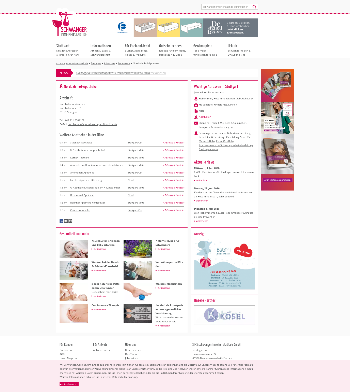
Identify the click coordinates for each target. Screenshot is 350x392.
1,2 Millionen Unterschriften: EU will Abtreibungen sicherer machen (121, 73)
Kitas (201, 110)
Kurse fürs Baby (225, 141)
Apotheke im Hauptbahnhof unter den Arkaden (96, 165)
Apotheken (205, 116)
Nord (130, 180)
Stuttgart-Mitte (136, 150)
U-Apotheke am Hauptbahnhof (87, 150)
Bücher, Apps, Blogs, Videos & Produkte (137, 49)
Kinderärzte (220, 104)
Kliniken (232, 104)
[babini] (224, 315)
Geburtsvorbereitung (239, 133)
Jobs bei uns (132, 358)
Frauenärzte (206, 104)
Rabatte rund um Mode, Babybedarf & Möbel (172, 49)
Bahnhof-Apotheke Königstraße (88, 202)
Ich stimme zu (69, 384)
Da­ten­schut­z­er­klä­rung (124, 377)
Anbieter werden (102, 350)
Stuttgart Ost (135, 142)
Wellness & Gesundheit (233, 123)
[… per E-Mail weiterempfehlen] (66, 221)
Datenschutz (67, 350)
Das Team (131, 354)
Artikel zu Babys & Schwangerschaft (101, 49)
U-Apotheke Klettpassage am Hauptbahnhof (95, 187)
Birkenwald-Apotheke (82, 195)
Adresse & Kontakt (174, 142)
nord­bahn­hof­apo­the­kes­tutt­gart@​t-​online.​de (92, 124)
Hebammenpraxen (224, 98)
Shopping (204, 123)
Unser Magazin (68, 358)
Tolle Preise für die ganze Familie (205, 49)
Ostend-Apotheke (80, 210)
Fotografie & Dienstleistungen (216, 127)
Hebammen (205, 98)
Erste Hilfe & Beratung (211, 137)
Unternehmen (133, 350)
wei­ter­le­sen (202, 180)
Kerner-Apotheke (80, 157)
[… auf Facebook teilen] (62, 221)
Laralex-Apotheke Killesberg (86, 180)
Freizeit (215, 123)
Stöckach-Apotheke (81, 142)
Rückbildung (232, 137)
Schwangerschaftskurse (212, 133)
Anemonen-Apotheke (82, 172)
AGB (62, 354)
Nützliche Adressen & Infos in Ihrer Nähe (68, 49)
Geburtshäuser (244, 98)
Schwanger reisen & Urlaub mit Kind (239, 49)
